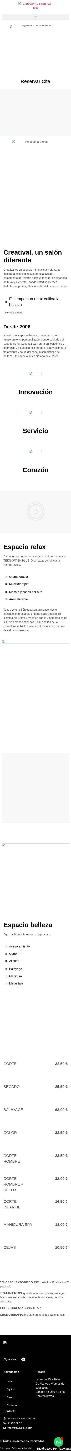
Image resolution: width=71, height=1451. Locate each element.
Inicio (10, 1381)
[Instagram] (23, 1359)
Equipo (10, 1389)
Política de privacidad (22, 1448)
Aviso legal (5, 1448)
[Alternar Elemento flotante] (58, 1442)
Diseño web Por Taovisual (54, 1448)
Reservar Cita (35, 81)
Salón (10, 1397)
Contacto (12, 1405)
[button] (35, 17)
